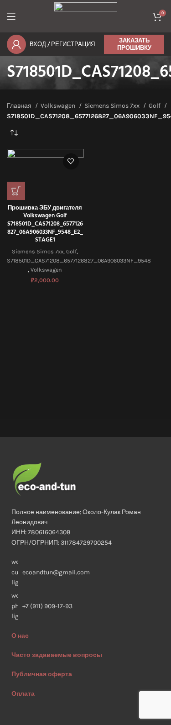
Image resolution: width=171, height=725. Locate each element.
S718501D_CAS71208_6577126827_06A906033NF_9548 (79, 260)
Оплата (23, 694)
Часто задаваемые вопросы (56, 655)
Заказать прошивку (134, 44)
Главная (20, 106)
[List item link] (85, 606)
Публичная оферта (41, 674)
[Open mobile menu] (11, 16)
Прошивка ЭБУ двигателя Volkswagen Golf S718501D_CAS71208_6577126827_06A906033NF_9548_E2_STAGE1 (45, 224)
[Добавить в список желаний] (71, 161)
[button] (16, 191)
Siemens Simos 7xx (112, 106)
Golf (155, 106)
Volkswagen (59, 106)
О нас (20, 636)
